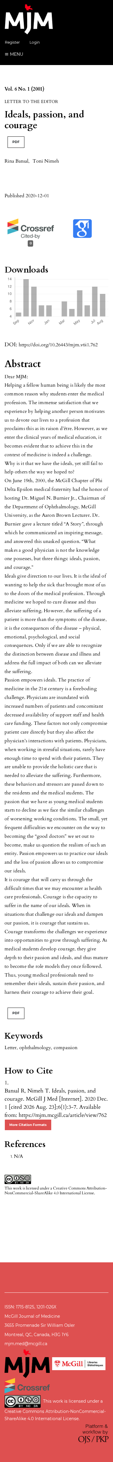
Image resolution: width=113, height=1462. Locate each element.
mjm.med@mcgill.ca (26, 1343)
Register (12, 42)
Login (35, 42)
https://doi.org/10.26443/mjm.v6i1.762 (58, 344)
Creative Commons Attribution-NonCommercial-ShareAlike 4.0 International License (56, 1191)
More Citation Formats (28, 1125)
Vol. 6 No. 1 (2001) (24, 89)
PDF (16, 142)
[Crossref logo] (27, 1385)
